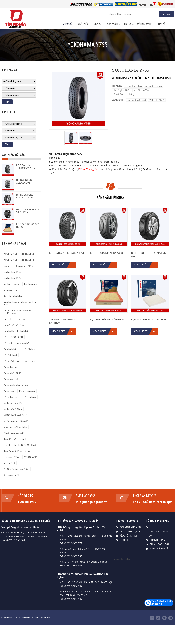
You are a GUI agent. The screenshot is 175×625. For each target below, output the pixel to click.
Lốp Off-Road (10, 355)
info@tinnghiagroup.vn (91, 502)
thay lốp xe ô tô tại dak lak (17, 451)
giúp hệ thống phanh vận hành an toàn (20, 303)
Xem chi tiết (58, 265)
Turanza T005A (11, 457)
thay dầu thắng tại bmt (15, 439)
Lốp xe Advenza (11, 361)
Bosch (7, 266)
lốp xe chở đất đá (12, 373)
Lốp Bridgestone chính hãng (17, 343)
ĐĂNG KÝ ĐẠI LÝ (159, 548)
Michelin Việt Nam (13, 409)
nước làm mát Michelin (15, 427)
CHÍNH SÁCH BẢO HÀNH (158, 533)
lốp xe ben (30, 361)
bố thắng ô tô (30, 284)
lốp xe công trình (12, 379)
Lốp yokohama (11, 397)
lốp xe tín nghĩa (27, 391)
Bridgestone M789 (24, 266)
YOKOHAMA (30, 457)
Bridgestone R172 (12, 278)
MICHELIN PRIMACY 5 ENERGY (27, 211)
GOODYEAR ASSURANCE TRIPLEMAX (17, 311)
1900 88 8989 (27, 502)
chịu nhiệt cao (10, 290)
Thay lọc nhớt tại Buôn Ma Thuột (20, 445)
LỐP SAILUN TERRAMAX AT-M (26, 166)
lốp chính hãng (11, 349)
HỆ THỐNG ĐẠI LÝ (129, 531)
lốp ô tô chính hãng (123, 94)
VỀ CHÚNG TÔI (128, 536)
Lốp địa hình (30, 397)
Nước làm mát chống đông (17, 421)
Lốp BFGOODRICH (13, 337)
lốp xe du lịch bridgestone (16, 385)
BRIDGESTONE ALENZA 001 (24, 181)
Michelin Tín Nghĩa (13, 403)
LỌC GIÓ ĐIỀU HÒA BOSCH (148, 319)
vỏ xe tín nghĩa (133, 85)
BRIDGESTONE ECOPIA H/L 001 (25, 196)
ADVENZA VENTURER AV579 (19, 260)
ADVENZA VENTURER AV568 (19, 254)
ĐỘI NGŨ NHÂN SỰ (130, 527)
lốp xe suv (9, 391)
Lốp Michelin (30, 349)
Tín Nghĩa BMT (122, 90)
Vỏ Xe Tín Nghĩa (88, 169)
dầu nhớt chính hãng (14, 296)
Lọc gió (21, 319)
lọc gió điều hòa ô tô (14, 325)
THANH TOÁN (157, 540)
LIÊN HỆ (124, 540)
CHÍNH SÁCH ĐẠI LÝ (161, 544)
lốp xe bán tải (10, 367)
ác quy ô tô (9, 463)
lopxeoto (8, 319)
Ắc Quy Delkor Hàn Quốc (16, 469)
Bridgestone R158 (12, 272)
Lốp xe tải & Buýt (136, 100)
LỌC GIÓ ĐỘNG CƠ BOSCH (107, 319)
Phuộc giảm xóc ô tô (14, 433)
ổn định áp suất (11, 475)
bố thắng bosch (11, 284)
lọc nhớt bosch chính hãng (17, 331)
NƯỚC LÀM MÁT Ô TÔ (15, 415)
